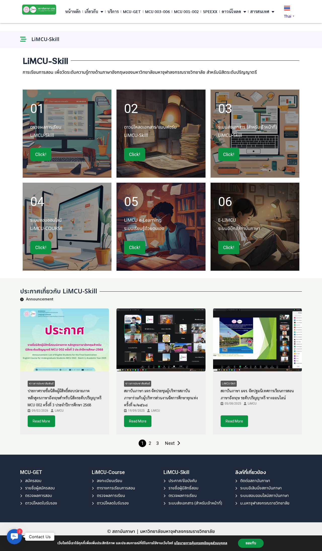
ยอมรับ (251, 543)
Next (170, 443)
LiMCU (59, 410)
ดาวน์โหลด (231, 11)
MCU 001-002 (186, 11)
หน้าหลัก (72, 11)
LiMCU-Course (108, 472)
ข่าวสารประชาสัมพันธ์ (41, 383)
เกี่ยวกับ (91, 11)
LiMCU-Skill (228, 383)
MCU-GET (132, 11)
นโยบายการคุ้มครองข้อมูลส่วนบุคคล (200, 543)
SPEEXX (210, 11)
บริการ (113, 11)
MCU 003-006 (157, 11)
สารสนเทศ (259, 11)
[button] (14, 536)
